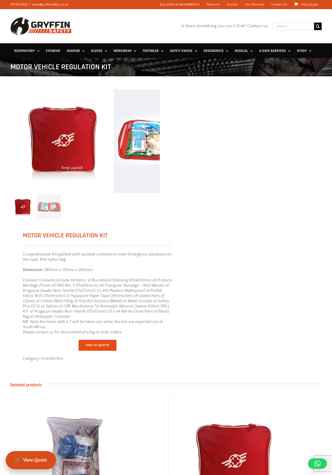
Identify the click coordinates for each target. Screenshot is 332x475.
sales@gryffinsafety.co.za (50, 4)
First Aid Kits (52, 358)
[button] (317, 463)
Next (156, 141)
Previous (14, 141)
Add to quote (97, 345)
